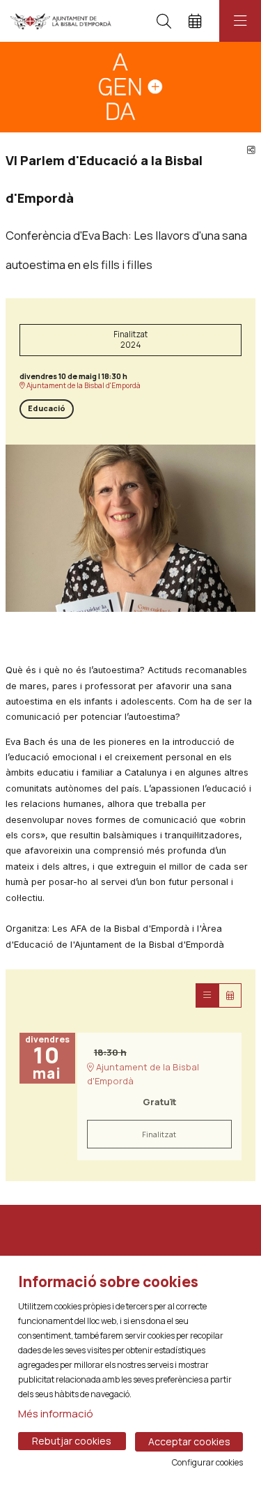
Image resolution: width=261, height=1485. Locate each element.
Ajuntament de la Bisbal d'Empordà (83, 385)
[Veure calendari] (230, 995)
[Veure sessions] (207, 995)
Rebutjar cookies (71, 1440)
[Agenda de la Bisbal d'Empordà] (61, 20)
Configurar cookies (207, 1463)
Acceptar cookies (189, 1441)
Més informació (55, 1413)
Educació (46, 408)
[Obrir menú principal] (240, 21)
